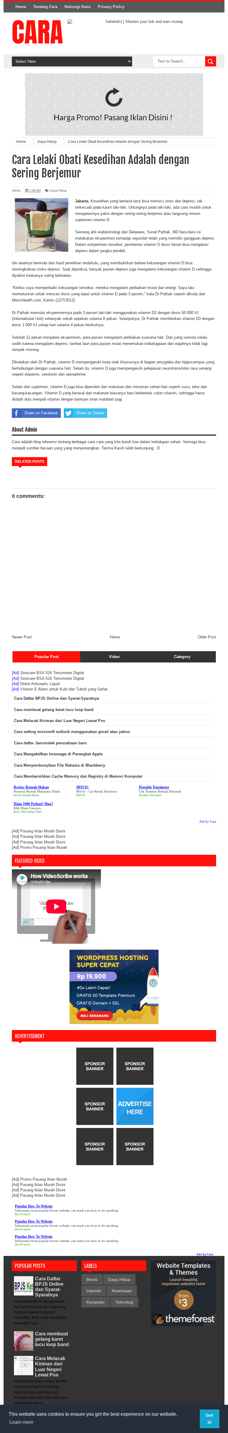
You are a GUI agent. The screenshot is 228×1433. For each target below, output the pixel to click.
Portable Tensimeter (150, 795)
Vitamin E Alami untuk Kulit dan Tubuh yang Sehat (63, 689)
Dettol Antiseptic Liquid (40, 684)
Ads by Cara (207, 821)
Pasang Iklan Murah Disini (42, 831)
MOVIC (81, 795)
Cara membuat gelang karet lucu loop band (52, 1339)
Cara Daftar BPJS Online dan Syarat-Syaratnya (49, 1287)
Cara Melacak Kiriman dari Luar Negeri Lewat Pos (50, 1366)
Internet (93, 1290)
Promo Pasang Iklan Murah (43, 847)
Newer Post (22, 637)
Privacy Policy (111, 6)
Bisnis (91, 1279)
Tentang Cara (45, 6)
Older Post (207, 637)
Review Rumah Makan (26, 795)
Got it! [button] (209, 1419)
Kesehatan (122, 1290)
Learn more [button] (22, 1422)
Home (20, 6)
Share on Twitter (90, 413)
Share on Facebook (41, 413)
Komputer (95, 1302)
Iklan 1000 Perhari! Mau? (28, 811)
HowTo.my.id (22, 1214)
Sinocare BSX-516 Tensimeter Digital (52, 673)
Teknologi (124, 1302)
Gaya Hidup (58, 190)
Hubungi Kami (77, 6)
